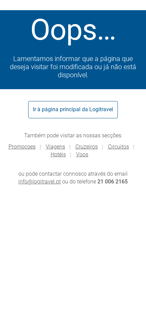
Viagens (55, 146)
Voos (82, 154)
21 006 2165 (112, 181)
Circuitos (118, 146)
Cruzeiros (86, 146)
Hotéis (58, 154)
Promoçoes (22, 146)
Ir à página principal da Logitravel (73, 109)
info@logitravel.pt (39, 181)
